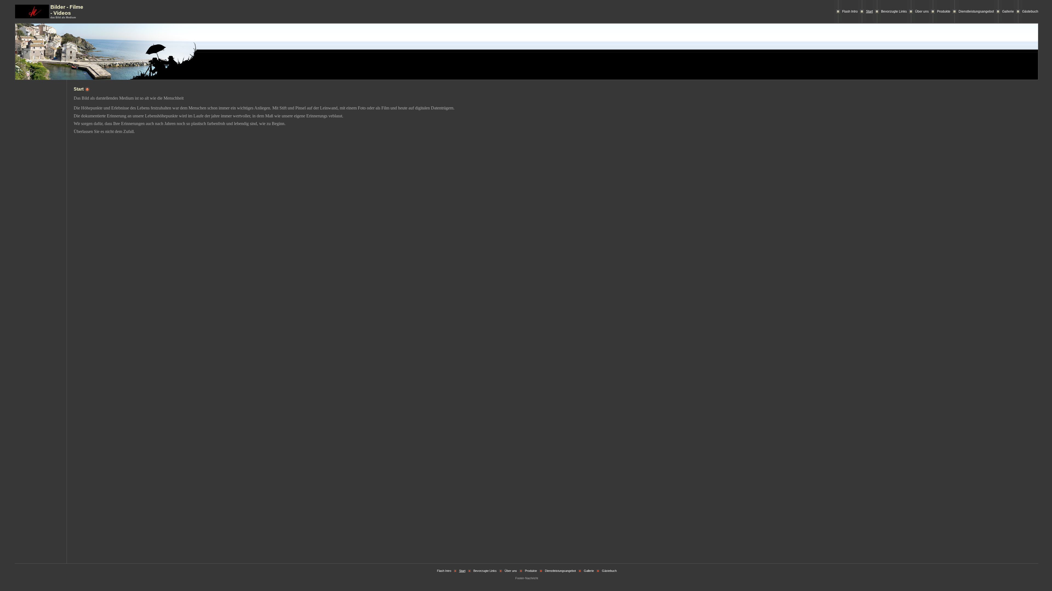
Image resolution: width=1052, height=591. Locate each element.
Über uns (922, 11)
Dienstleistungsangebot (976, 11)
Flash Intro (850, 11)
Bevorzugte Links (894, 11)
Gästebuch (1030, 11)
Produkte (943, 11)
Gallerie (1008, 11)
